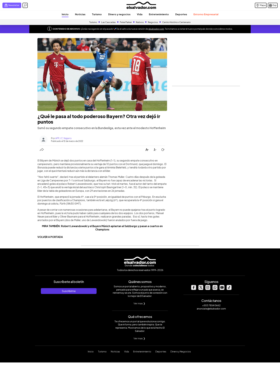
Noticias (80, 14)
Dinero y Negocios (180, 351)
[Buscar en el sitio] (25, 5)
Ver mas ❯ (139, 303)
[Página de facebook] (193, 289)
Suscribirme (69, 291)
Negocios (153, 22)
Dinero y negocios (119, 14)
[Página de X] (200, 289)
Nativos (140, 22)
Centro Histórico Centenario (176, 22)
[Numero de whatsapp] (214, 289)
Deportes (181, 14)
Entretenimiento (159, 14)
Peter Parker (126, 22)
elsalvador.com (156, 29)
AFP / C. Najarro (63, 138)
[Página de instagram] (207, 289)
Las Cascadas (108, 22)
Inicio (65, 14)
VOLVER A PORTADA (50, 236)
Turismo (97, 14)
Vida (139, 14)
